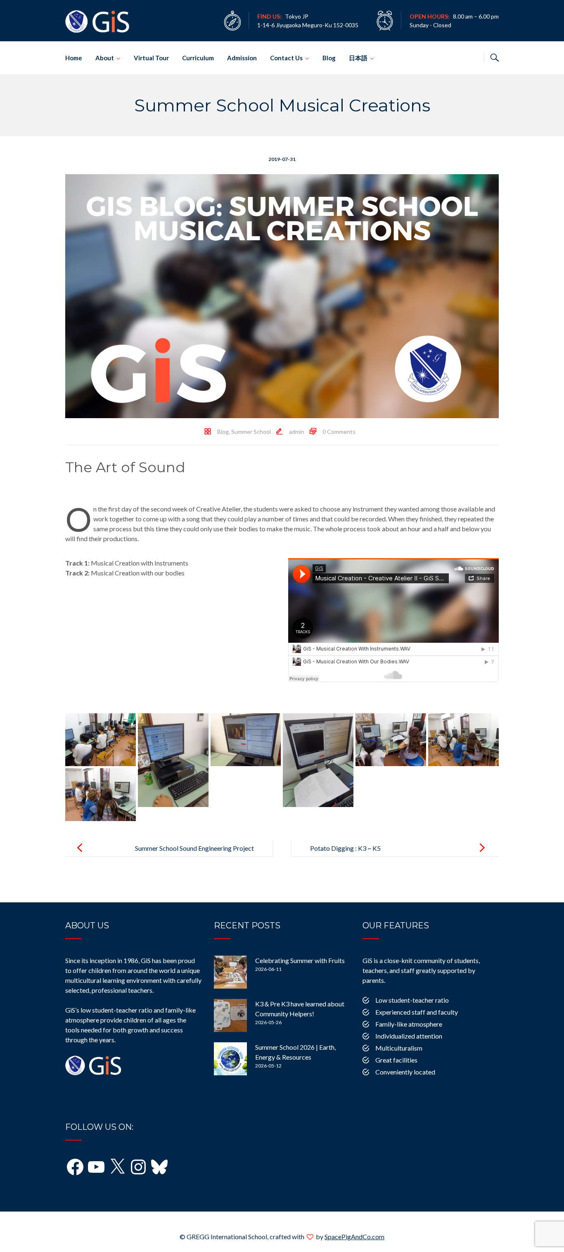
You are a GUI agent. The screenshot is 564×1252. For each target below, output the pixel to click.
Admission (242, 58)
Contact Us (286, 58)
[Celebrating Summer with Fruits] (230, 972)
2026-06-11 (268, 969)
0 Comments (338, 431)
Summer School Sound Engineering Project (194, 848)
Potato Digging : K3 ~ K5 (345, 848)
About (104, 58)
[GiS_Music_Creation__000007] (100, 794)
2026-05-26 (268, 1022)
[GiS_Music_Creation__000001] (100, 739)
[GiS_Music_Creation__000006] (463, 739)
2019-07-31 (282, 159)
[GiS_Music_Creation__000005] (390, 739)
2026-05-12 (268, 1066)
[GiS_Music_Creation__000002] (173, 760)
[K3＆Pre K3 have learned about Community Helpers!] (230, 1015)
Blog (329, 58)
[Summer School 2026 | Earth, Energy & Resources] (230, 1058)
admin (296, 431)
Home (73, 58)
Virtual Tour (151, 58)
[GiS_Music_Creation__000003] (246, 739)
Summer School (251, 431)
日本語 (358, 58)
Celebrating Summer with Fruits (300, 960)
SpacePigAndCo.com (354, 1236)
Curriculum (198, 58)
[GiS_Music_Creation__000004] (318, 760)
